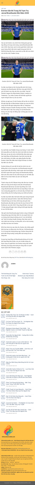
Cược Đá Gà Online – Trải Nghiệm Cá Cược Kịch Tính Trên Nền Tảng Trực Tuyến (20, 403)
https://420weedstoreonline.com (22, 448)
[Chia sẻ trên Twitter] (16, 251)
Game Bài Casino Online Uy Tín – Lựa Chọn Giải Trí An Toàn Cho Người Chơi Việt (20, 369)
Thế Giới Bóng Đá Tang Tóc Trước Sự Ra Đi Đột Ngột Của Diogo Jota (9, 276)
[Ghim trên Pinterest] (22, 251)
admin (17, 15)
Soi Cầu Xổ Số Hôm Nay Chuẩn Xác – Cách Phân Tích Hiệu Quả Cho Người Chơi (18, 410)
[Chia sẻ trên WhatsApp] (10, 251)
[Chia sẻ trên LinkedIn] (25, 251)
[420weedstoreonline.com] (17, 3)
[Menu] (2, 3)
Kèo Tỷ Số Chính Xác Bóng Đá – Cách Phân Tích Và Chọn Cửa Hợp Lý (18, 397)
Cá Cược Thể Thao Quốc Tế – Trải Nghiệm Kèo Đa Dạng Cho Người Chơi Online (19, 322)
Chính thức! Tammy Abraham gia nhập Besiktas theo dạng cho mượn (26, 276)
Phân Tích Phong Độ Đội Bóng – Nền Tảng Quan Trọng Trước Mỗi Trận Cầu (18, 383)
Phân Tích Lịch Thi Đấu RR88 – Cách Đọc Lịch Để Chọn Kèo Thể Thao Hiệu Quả (19, 349)
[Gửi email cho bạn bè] (19, 251)
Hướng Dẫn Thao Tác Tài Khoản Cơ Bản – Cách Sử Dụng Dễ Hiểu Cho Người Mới (20, 315)
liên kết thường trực (28, 257)
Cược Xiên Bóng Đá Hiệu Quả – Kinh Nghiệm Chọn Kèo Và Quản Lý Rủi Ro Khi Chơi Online (19, 376)
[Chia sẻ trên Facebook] (13, 251)
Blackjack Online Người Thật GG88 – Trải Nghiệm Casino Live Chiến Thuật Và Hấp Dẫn (19, 329)
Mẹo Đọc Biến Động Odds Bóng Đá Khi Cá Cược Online (20, 363)
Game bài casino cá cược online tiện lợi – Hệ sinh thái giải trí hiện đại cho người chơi (19, 342)
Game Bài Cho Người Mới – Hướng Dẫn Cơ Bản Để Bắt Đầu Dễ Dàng (19, 335)
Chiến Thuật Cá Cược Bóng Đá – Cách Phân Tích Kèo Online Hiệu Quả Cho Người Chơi (18, 390)
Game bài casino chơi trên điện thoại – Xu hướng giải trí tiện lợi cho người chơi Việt (18, 356)
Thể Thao (3, 8)
